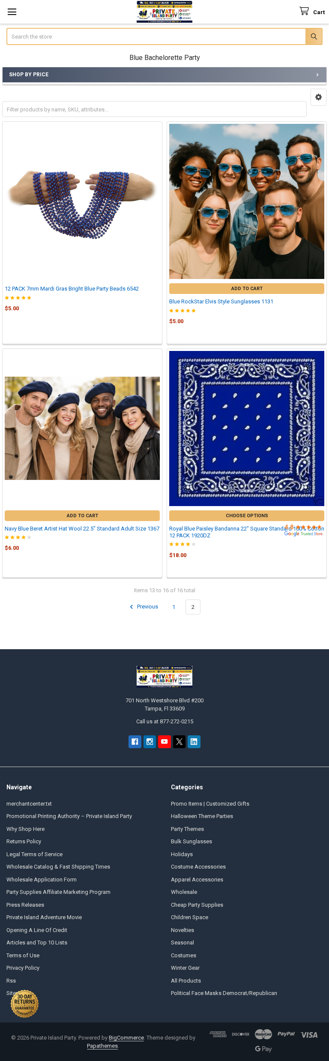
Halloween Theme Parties (202, 816)
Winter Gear (185, 968)
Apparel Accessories (197, 879)
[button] (318, 97)
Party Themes (187, 829)
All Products (186, 980)
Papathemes (102, 1046)
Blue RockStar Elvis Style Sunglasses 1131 (221, 301)
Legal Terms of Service (34, 854)
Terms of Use (22, 955)
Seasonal (182, 942)
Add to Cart (247, 288)
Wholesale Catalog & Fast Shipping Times (58, 866)
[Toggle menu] (12, 12)
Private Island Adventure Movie (44, 917)
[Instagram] (150, 741)
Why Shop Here (25, 829)
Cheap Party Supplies (197, 905)
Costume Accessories (198, 866)
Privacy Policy (22, 968)
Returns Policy (23, 841)
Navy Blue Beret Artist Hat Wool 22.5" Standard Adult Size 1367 (82, 528)
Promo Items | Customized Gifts (210, 803)
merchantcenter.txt (29, 803)
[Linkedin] (194, 741)
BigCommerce (126, 1037)
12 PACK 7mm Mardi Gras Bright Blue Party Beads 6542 (72, 288)
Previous (147, 607)
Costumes (183, 955)
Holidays (182, 854)
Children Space (189, 917)
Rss (11, 980)
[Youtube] (164, 741)
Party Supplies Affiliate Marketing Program (58, 892)
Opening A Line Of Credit (36, 930)
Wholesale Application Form (41, 879)
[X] (179, 741)
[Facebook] (135, 741)
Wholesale (184, 892)
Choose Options (247, 516)
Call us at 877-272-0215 (164, 721)
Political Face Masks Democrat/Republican (224, 993)
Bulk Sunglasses (191, 841)
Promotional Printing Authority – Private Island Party (69, 816)
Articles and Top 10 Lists (36, 942)
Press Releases (25, 905)
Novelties (182, 930)
